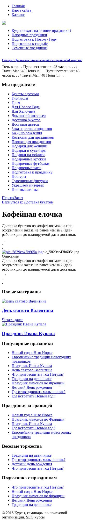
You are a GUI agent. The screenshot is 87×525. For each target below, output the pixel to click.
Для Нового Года (26, 107)
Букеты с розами (25, 94)
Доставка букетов (26, 120)
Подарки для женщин (29, 146)
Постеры (19, 176)
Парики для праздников (31, 142)
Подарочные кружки (29, 159)
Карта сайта (21, 10)
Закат (18, 198)
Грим (16, 103)
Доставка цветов (25, 124)
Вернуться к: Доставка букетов (27, 202)
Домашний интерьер (29, 116)
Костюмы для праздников (33, 137)
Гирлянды (20, 98)
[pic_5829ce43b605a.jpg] (22, 252)
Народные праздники (29, 35)
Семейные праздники (29, 48)
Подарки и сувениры (29, 150)
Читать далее (12, 320)
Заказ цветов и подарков (32, 129)
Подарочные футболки (30, 163)
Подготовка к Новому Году (34, 39)
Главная (18, 6)
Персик (8, 198)
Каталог (18, 15)
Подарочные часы (26, 168)
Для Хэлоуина (23, 111)
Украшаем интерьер (28, 185)
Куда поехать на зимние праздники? (41, 31)
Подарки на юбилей (28, 155)
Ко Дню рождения (27, 133)
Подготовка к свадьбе (30, 44)
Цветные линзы (25, 189)
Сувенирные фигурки (30, 181)
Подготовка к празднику (32, 172)
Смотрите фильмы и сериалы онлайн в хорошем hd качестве (42, 60)
